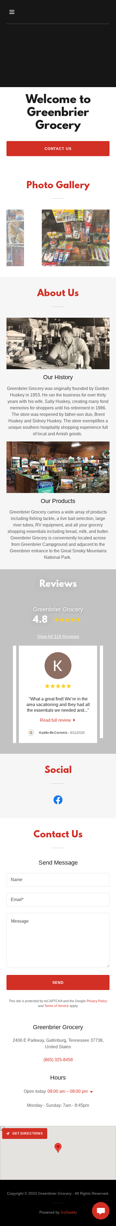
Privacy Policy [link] (97, 1001)
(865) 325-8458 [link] (58, 1059)
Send (58, 982)
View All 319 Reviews (58, 636)
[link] (58, 720)
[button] (18, 11)
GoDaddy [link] (69, 1212)
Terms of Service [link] (57, 1006)
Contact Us (58, 148)
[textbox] (58, 879)
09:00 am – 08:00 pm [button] (67, 1091)
